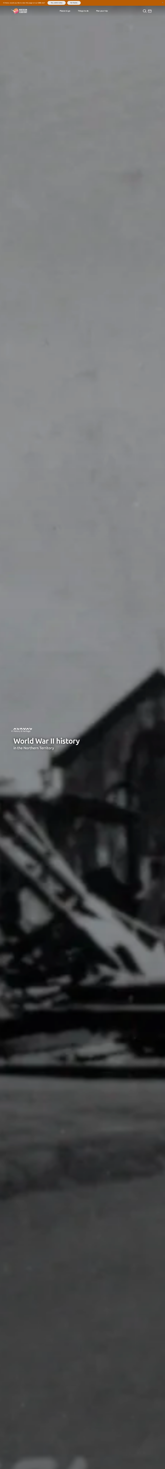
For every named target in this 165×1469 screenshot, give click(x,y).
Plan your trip (102, 11)
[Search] (145, 11)
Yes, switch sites (56, 3)
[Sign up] (150, 11)
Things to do (83, 11)
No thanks (73, 3)
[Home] (19, 11)
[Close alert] (162, 2)
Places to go (65, 11)
